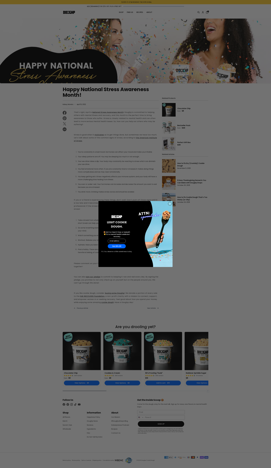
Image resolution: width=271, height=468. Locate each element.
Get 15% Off (116, 246)
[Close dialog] (170, 204)
